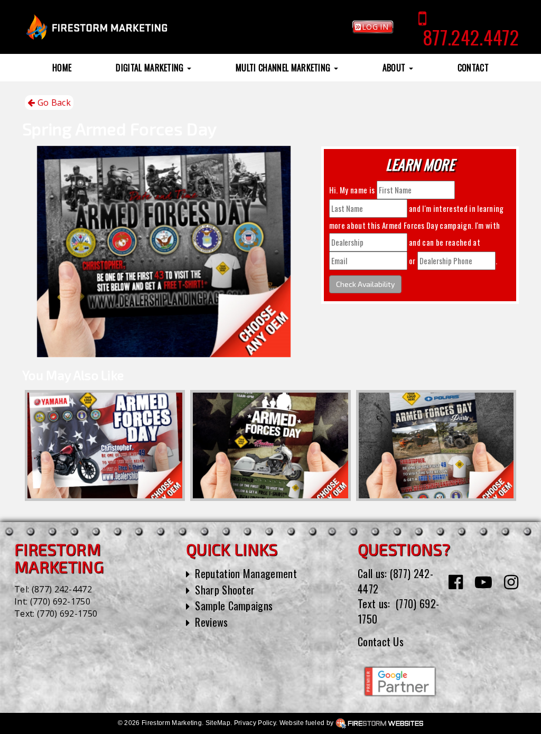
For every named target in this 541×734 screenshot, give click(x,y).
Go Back (53, 102)
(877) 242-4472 (62, 589)
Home (61, 67)
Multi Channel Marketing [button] (284, 67)
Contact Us (381, 641)
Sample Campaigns (234, 606)
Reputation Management (246, 573)
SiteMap (218, 723)
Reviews (211, 622)
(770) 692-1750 (60, 601)
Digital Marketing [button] (151, 67)
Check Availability (365, 284)
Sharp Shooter (225, 590)
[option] (105, 445)
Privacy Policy (255, 723)
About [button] (395, 67)
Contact (473, 67)
